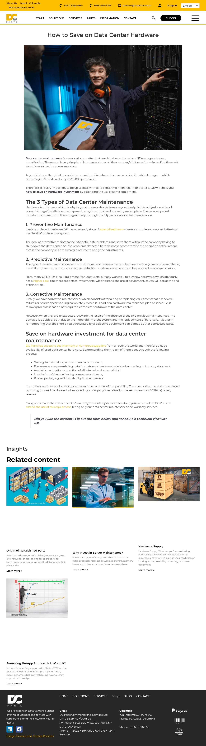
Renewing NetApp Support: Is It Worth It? (36, 663)
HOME (63, 696)
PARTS (91, 18)
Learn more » (14, 570)
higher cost (41, 280)
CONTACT (130, 18)
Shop (115, 696)
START (40, 18)
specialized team (112, 229)
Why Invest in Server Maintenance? (97, 552)
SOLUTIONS (56, 18)
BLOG (128, 696)
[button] (153, 18)
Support (172, 5)
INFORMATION (109, 18)
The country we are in (21, 7)
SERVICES (75, 18)
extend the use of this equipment (48, 407)
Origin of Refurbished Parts (25, 550)
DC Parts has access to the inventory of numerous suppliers (66, 345)
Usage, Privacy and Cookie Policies (30, 736)
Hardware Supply (150, 546)
